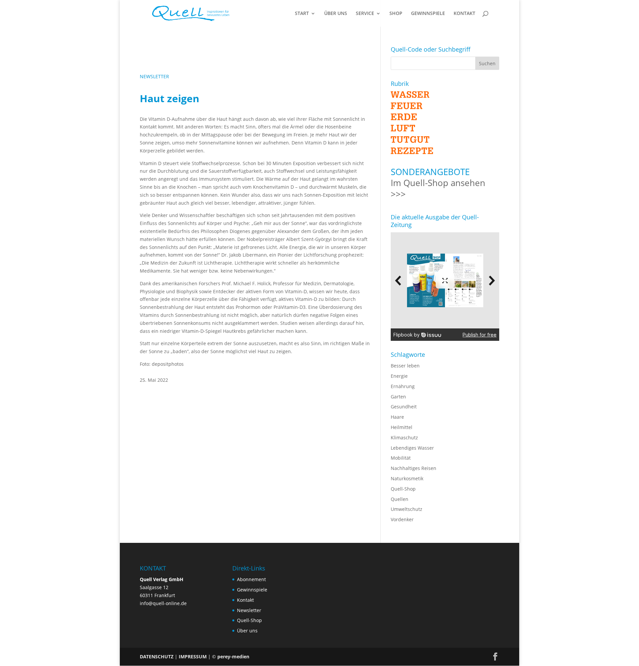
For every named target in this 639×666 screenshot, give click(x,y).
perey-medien (233, 656)
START (302, 13)
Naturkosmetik (407, 478)
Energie (399, 376)
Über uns (247, 630)
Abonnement (251, 579)
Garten (398, 396)
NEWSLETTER (154, 76)
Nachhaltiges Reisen (413, 468)
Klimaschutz (404, 437)
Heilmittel (401, 427)
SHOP (395, 13)
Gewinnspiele (252, 589)
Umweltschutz (406, 509)
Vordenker (402, 519)
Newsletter (249, 610)
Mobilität (401, 458)
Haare (397, 417)
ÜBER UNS (335, 13)
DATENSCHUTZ (156, 656)
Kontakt (245, 600)
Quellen (399, 499)
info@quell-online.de (163, 603)
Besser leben (405, 365)
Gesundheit (404, 406)
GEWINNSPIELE (428, 13)
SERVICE (365, 13)
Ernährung (403, 386)
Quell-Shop (403, 489)
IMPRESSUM (193, 656)
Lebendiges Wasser (412, 448)
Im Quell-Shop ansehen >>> (438, 188)
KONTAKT (464, 13)
